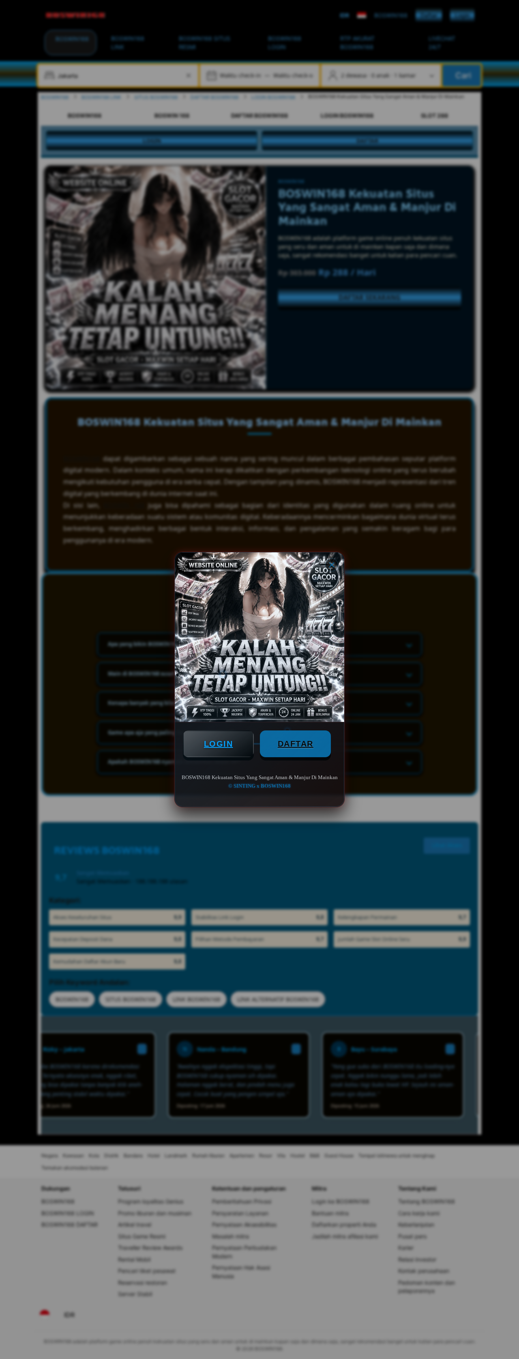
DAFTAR (295, 743)
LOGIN (218, 743)
